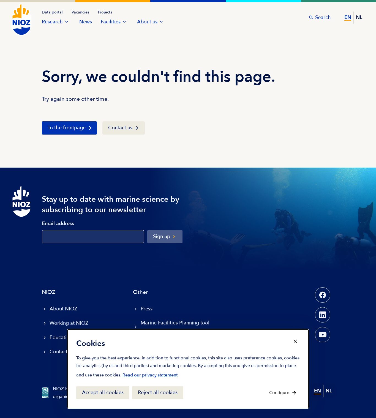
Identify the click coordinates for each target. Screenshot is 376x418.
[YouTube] (322, 334)
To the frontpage (67, 127)
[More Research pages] (66, 22)
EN (347, 17)
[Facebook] (322, 295)
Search (323, 17)
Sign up (161, 236)
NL (359, 17)
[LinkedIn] (322, 315)
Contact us (120, 127)
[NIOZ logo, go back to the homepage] (18, 14)
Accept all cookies (103, 392)
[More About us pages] (161, 22)
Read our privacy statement (150, 376)
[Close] (295, 341)
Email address (58, 224)
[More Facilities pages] (124, 22)
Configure (279, 393)
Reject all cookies (158, 392)
